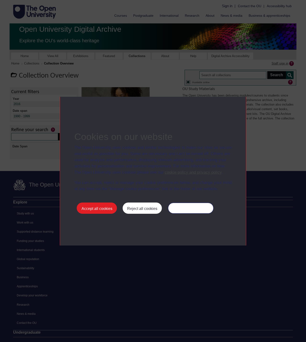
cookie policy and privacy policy (193, 172)
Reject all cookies (142, 209)
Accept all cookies (97, 209)
